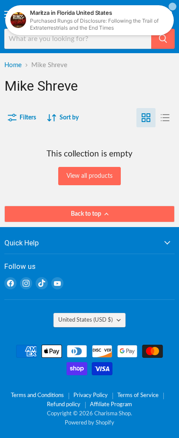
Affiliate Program (111, 404)
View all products (89, 176)
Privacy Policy (90, 395)
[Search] (163, 39)
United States (85, 320)
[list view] (165, 117)
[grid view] (146, 117)
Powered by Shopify (89, 423)
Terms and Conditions (37, 395)
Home (13, 65)
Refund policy (63, 404)
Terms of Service (138, 395)
